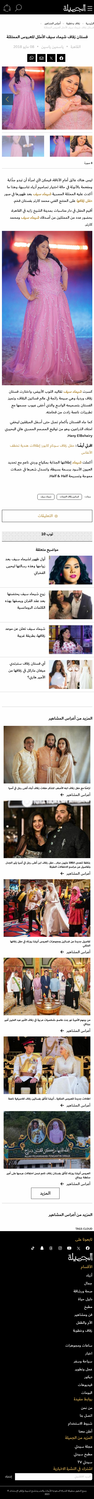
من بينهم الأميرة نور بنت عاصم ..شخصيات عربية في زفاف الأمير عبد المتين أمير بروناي (47, 1022)
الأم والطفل (84, 1322)
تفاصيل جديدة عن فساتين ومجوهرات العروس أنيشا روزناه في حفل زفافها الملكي (50, 943)
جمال (88, 1283)
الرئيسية (90, 23)
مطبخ (88, 1307)
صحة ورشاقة (83, 1291)
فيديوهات (85, 1385)
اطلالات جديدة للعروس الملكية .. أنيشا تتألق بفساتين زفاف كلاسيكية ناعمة (49, 1098)
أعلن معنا (85, 1431)
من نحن (86, 1408)
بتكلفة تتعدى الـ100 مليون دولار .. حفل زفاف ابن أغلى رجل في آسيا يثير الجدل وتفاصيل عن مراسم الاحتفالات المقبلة (48, 864)
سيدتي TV (84, 1462)
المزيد (45, 1193)
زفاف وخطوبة (73, 23)
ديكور (88, 1377)
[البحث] (18, 8)
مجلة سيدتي (83, 1446)
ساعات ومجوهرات (78, 1345)
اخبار (88, 1353)
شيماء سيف (45, 497)
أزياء (89, 1275)
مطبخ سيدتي (83, 1454)
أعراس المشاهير (52, 23)
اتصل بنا (86, 1415)
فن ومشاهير (83, 1315)
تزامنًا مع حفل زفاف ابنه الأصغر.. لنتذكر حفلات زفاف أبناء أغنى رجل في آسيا (49, 788)
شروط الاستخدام (80, 1423)
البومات (86, 1393)
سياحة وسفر (83, 1361)
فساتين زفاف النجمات (69, 497)
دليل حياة (85, 1299)
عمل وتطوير (83, 1369)
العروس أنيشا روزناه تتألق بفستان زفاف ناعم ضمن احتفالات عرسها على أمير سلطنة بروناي (48, 1175)
